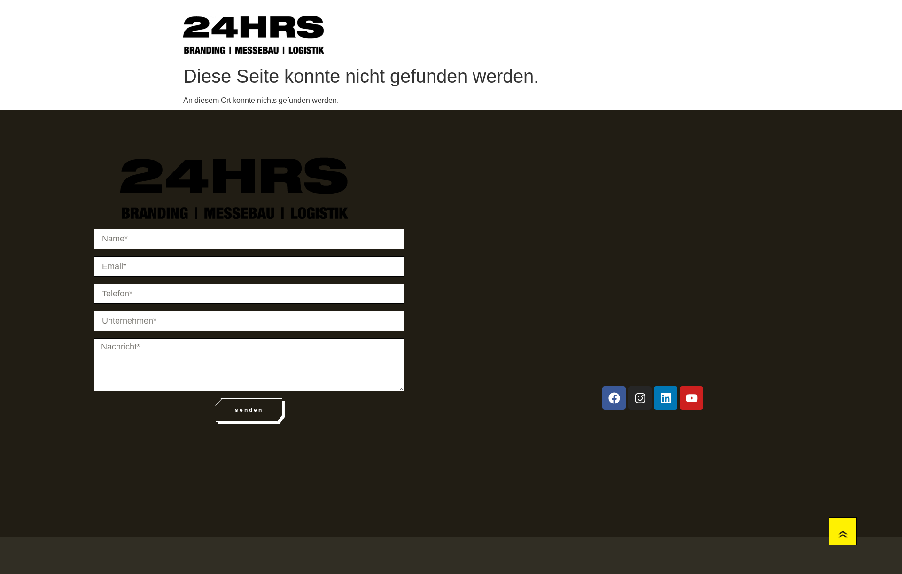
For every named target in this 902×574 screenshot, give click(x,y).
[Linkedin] (665, 398)
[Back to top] (843, 531)
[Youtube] (691, 398)
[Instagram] (640, 398)
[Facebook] (614, 398)
